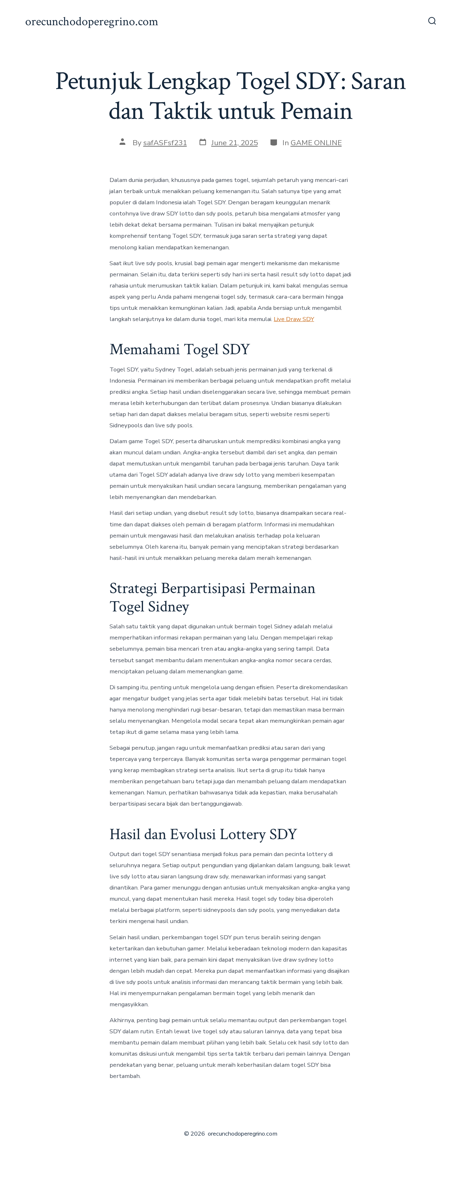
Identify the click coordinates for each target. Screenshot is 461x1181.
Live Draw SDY (294, 319)
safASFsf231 (165, 143)
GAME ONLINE (316, 143)
